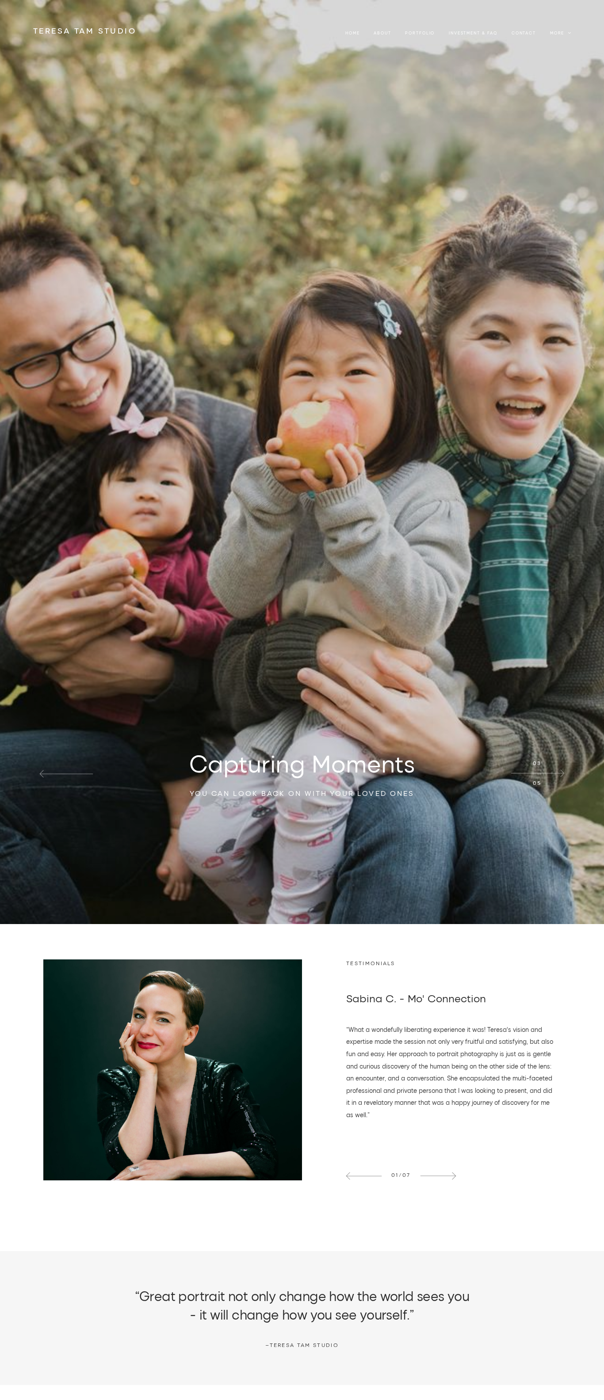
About (382, 32)
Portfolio (420, 32)
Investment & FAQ (473, 32)
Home (352, 32)
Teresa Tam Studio (302, 1345)
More (558, 32)
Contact (524, 32)
